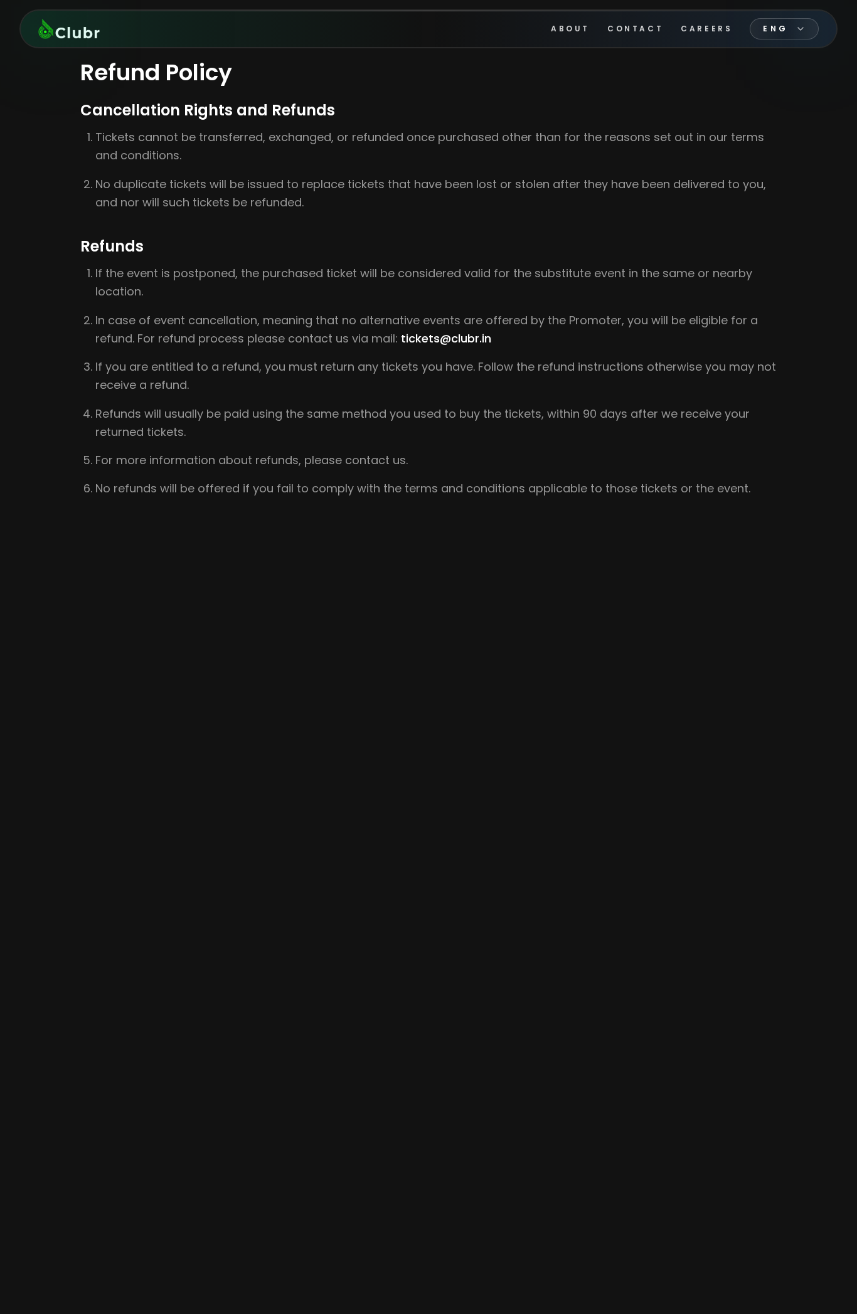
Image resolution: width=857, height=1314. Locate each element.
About (570, 29)
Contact (635, 29)
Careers (706, 29)
